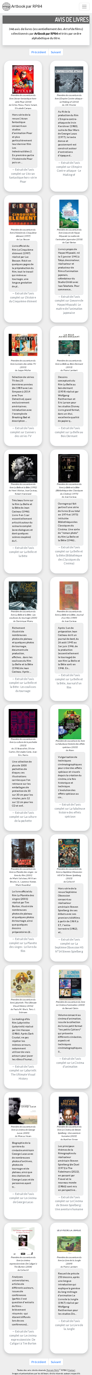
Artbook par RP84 (26, 6)
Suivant (56, 52)
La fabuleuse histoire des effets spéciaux (72, 812)
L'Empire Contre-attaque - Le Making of (69, 170)
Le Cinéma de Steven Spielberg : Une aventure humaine (69, 1205)
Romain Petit (53, 1370)
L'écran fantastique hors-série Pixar (23, 177)
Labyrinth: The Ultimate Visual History (24, 1074)
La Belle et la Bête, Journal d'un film (70, 683)
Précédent (38, 52)
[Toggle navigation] (84, 7)
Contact (71, 1370)
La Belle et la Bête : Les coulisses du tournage (23, 686)
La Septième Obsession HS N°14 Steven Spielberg (69, 947)
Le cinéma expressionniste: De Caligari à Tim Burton (23, 1339)
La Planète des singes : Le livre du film (23, 947)
